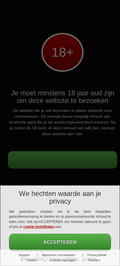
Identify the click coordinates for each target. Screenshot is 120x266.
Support (24, 255)
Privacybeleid (96, 255)
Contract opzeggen (62, 260)
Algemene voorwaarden (58, 255)
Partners (94, 260)
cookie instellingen (38, 227)
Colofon (31, 260)
